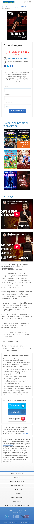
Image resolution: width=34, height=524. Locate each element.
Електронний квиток (17, 481)
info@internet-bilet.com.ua (17, 510)
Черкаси (25, 433)
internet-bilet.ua (8, 445)
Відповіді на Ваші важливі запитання (17, 505)
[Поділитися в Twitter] (8, 66)
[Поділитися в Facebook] (5, 66)
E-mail (7, 94)
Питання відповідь (17, 497)
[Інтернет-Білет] (9, 2)
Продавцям (17, 493)
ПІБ (6, 86)
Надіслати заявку (17, 111)
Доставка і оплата (17, 473)
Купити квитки (10, 145)
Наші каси (17, 477)
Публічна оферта (17, 485)
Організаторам (17, 489)
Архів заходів (17, 501)
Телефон (8, 102)
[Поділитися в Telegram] (11, 66)
